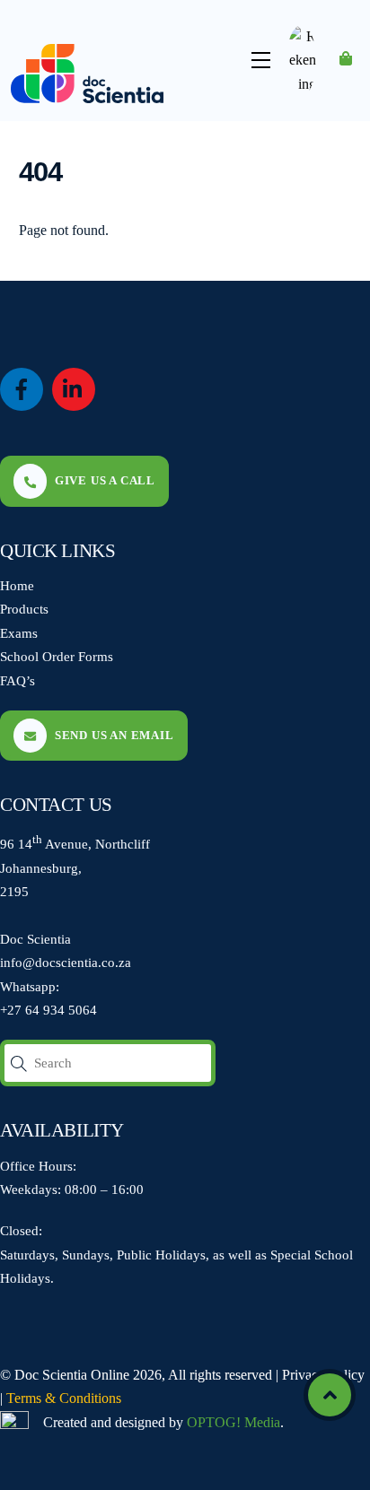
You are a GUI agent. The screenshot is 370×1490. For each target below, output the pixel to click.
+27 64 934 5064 (48, 1009)
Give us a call (105, 480)
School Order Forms (56, 656)
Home (17, 585)
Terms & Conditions (63, 1398)
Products (24, 608)
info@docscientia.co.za (65, 962)
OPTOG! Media (233, 1422)
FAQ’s (17, 680)
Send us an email (114, 735)
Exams (19, 632)
